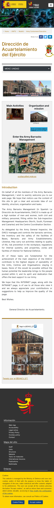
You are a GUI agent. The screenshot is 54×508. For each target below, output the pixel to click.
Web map (12, 425)
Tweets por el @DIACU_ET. (15, 378)
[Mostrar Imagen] (27, 158)
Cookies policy (14, 435)
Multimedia (13, 464)
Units (11, 449)
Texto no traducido (16, 457)
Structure (12, 452)
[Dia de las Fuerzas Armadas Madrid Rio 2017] (39, 129)
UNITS (13, 31)
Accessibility (13, 428)
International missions (17, 459)
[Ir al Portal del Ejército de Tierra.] (27, 18)
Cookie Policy (18, 502)
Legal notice (13, 430)
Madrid (21, 31)
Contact (12, 437)
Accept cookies (35, 502)
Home (7, 31)
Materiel (12, 454)
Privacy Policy (14, 432)
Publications (13, 461)
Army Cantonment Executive (36, 31)
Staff (11, 447)
